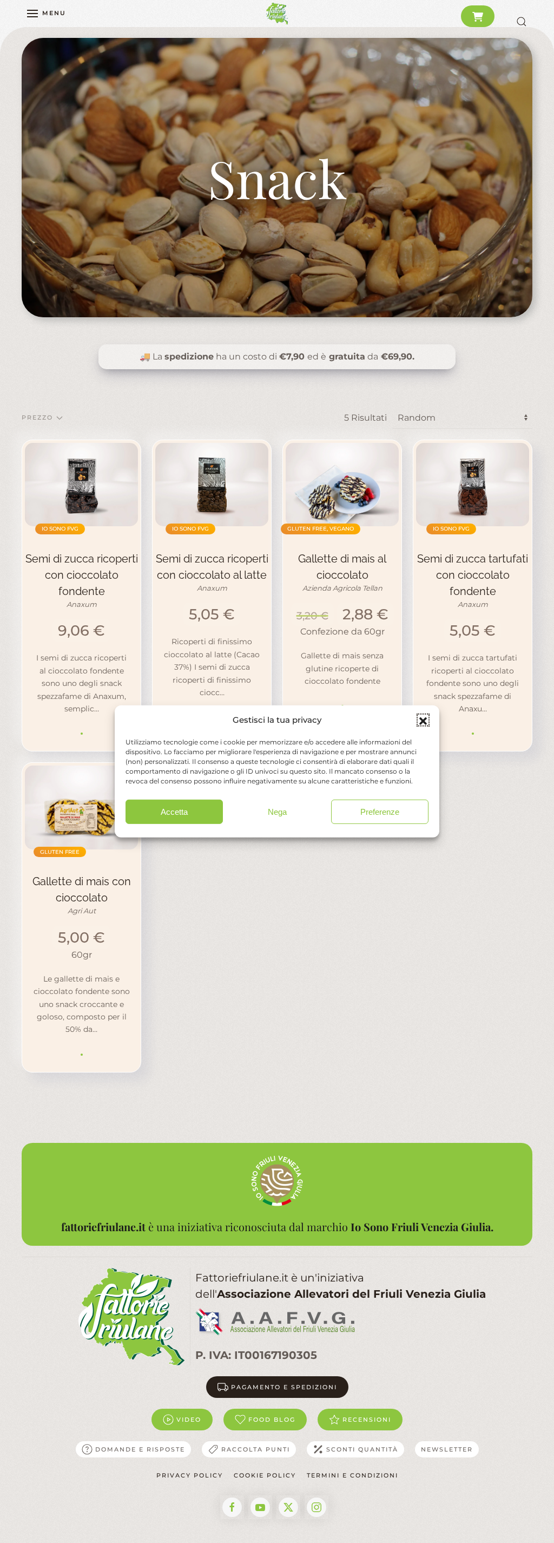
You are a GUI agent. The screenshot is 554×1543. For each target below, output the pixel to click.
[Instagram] (316, 1507)
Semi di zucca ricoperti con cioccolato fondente (81, 575)
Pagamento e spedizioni (284, 1387)
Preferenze (379, 811)
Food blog (271, 1419)
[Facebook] (232, 1507)
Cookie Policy (265, 1475)
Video (188, 1419)
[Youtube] (260, 1507)
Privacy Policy (189, 1475)
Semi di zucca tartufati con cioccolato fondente (472, 575)
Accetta (174, 811)
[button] (423, 720)
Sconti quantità (362, 1449)
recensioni (366, 1419)
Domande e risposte (140, 1449)
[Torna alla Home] (277, 13)
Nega (277, 811)
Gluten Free (307, 529)
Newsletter (447, 1449)
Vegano (341, 529)
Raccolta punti (255, 1449)
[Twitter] (288, 1507)
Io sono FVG (60, 529)
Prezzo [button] (37, 417)
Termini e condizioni (352, 1475)
